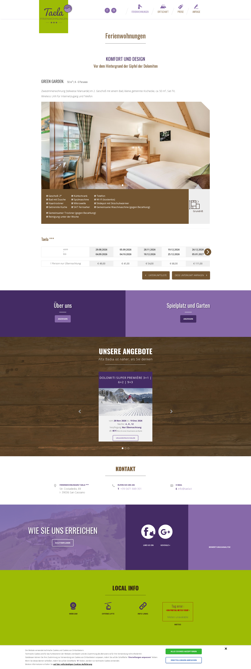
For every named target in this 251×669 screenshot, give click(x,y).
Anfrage (196, 12)
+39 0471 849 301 (131, 488)
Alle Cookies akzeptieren (184, 651)
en (114, 10)
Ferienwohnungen (140, 12)
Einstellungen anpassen (184, 660)
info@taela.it (185, 488)
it (107, 10)
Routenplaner (62, 543)
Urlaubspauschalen (125, 438)
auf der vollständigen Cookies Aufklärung (72, 664)
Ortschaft (163, 12)
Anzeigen (63, 319)
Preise (181, 12)
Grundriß (198, 211)
